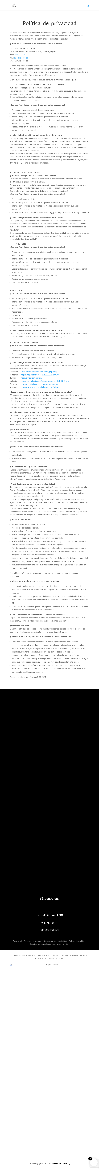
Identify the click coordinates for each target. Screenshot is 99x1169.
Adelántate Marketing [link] (61, 1163)
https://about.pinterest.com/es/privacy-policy (39, 384)
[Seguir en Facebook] (46, 905)
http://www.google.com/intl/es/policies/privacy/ (40, 387)
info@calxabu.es (21, 58)
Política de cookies (77, 941)
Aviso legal (17, 941)
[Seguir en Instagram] (52, 905)
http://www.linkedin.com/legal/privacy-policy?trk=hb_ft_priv (45, 381)
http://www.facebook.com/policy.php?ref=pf (40, 371)
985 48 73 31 (20, 54)
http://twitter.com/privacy (31, 378)
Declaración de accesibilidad (55, 941)
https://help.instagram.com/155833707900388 (40, 375)
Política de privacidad (32, 941)
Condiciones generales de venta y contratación (49, 944)
